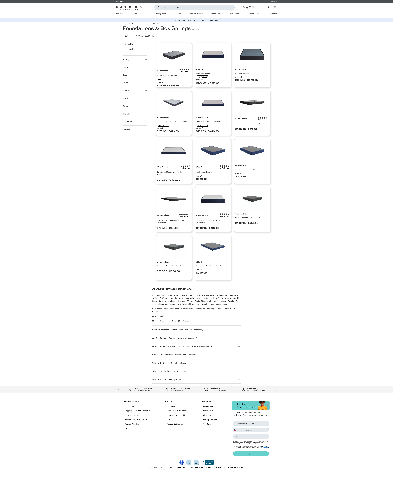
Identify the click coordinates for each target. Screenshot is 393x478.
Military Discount (210, 419)
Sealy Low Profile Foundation (208, 121)
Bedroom (178, 13)
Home (125, 24)
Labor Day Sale (254, 13)
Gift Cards (207, 424)
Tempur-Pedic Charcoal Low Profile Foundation (171, 221)
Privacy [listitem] (209, 467)
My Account (208, 406)
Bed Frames (184, 321)
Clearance (272, 13)
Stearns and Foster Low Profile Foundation (169, 173)
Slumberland (162, 467)
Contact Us (129, 406)
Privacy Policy (264, 447)
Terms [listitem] (218, 467)
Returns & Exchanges (133, 424)
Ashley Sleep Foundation (245, 73)
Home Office (216, 13)
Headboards (173, 321)
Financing (207, 415)
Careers (170, 419)
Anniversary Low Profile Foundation (210, 266)
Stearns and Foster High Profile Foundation (209, 221)
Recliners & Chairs (140, 13)
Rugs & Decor (234, 13)
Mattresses (120, 13)
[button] (275, 7)
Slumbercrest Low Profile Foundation (172, 121)
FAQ (126, 428)
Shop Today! (214, 20)
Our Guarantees (131, 415)
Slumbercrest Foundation (167, 75)
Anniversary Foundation (205, 172)
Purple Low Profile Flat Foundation (171, 266)
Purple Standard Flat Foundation (248, 217)
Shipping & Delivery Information (137, 410)
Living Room (161, 13)
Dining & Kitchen (196, 13)
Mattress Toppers (159, 321)
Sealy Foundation (203, 73)
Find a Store (208, 410)
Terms (234, 448)
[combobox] (194, 7)
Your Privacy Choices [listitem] (233, 467)
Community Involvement (176, 410)
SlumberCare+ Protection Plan (137, 419)
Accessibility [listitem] (197, 467)
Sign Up (251, 453)
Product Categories (175, 424)
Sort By (139, 35)
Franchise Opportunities (177, 415)
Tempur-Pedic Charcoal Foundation (249, 124)
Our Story (171, 406)
